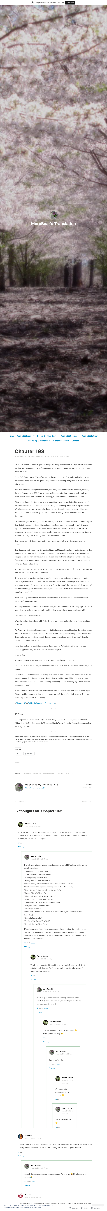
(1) (29, 471)
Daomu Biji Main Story (46, 436)
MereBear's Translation (53, 223)
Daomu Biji (27, 773)
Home (11, 436)
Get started (70, 2)
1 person (33, 943)
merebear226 (21, 456)
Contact (75, 441)
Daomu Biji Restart (37, 456)
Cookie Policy (37, 1207)
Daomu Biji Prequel (25, 436)
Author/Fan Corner (61, 441)
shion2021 (28, 1194)
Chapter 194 (50, 703)
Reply (22, 847)
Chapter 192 (21, 703)
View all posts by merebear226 (35, 788)
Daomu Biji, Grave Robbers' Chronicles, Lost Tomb (53, 773)
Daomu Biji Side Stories (38, 441)
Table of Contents (35, 703)
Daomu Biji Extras (89, 436)
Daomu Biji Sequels (69, 436)
